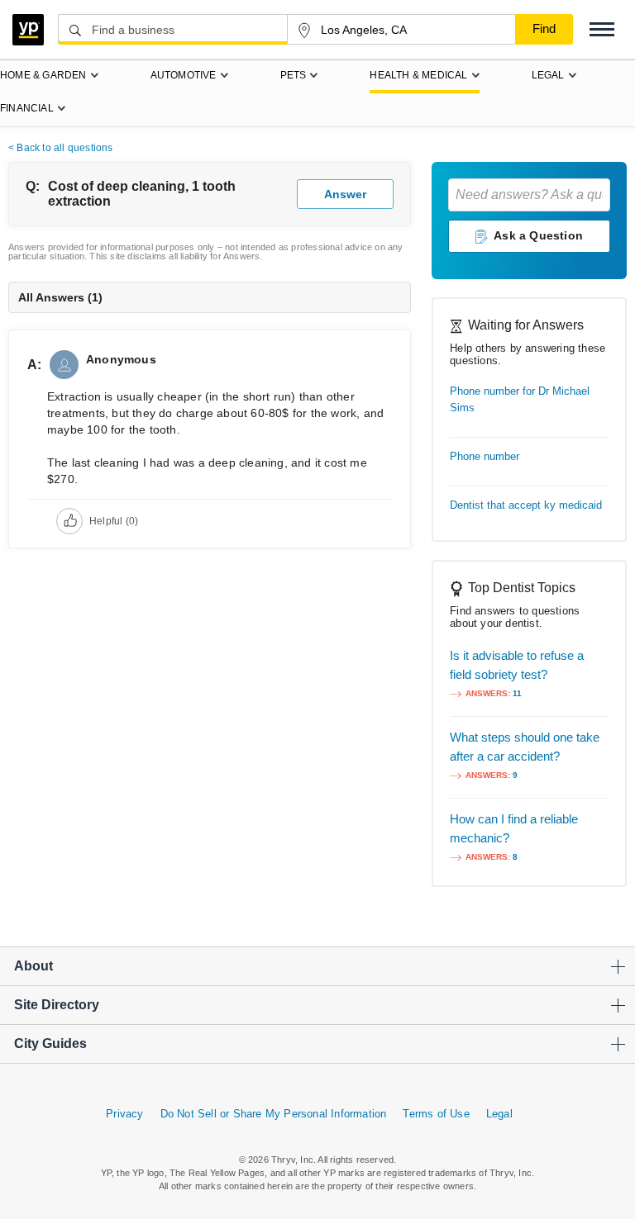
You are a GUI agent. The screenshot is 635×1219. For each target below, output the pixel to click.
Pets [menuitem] (293, 75)
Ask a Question (538, 235)
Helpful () (113, 521)
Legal (499, 1114)
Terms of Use (436, 1114)
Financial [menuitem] (27, 108)
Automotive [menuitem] (183, 75)
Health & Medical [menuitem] (418, 75)
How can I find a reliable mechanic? (514, 828)
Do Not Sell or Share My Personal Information (273, 1114)
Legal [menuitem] (548, 75)
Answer (345, 194)
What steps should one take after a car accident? (524, 746)
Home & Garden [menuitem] (43, 75)
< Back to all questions (60, 148)
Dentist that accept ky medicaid (526, 505)
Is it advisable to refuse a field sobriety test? (517, 664)
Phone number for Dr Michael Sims (520, 399)
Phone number (484, 456)
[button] (602, 29)
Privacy (124, 1114)
